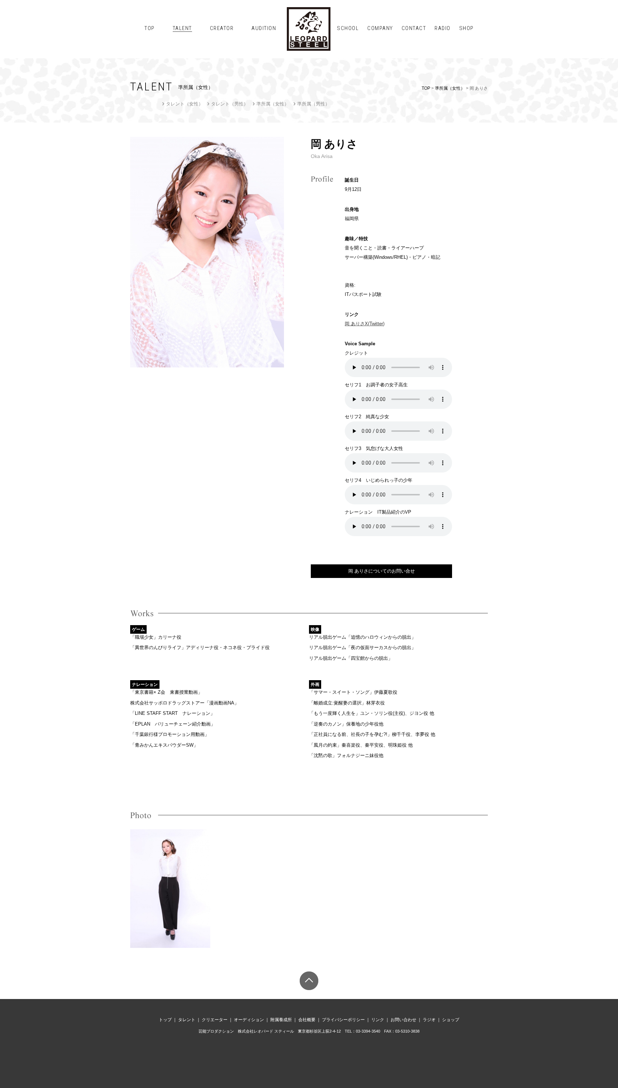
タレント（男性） (229, 104)
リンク (377, 1019)
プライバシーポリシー (343, 1019)
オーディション (249, 1019)
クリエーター (214, 1019)
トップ (165, 1019)
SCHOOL (348, 28)
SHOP (466, 28)
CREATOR (222, 28)
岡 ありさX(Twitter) (364, 323)
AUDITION (263, 28)
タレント (186, 1019)
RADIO (443, 28)
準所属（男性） (313, 104)
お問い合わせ (403, 1019)
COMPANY (380, 28)
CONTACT (414, 28)
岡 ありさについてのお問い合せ (381, 571)
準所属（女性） (450, 88)
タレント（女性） (184, 104)
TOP (149, 28)
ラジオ (429, 1019)
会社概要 (306, 1019)
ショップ (450, 1019)
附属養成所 (281, 1019)
